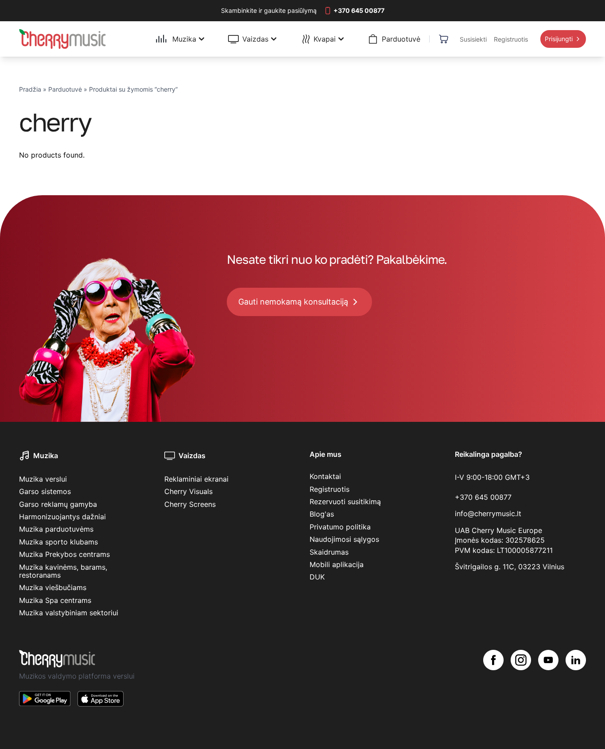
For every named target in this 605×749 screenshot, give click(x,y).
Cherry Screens (190, 504)
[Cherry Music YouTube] (548, 685)
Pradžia (30, 89)
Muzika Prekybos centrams (64, 554)
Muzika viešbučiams (52, 587)
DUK (317, 576)
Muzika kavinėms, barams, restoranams (63, 571)
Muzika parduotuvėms (56, 529)
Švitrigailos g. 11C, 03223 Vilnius (509, 566)
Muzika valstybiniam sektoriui (68, 612)
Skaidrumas (329, 552)
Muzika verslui (43, 479)
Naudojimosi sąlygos (344, 539)
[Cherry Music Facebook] (493, 685)
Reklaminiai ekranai (196, 479)
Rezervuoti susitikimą (345, 501)
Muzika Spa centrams (55, 600)
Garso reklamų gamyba (58, 504)
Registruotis (329, 489)
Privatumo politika (340, 526)
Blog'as (322, 514)
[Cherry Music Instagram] (521, 685)
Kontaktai (325, 476)
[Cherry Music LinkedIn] (576, 685)
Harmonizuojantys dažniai (62, 516)
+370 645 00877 (483, 497)
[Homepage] (62, 39)
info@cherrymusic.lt (488, 513)
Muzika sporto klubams (58, 541)
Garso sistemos (45, 491)
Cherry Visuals (188, 491)
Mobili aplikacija (337, 564)
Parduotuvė (65, 89)
